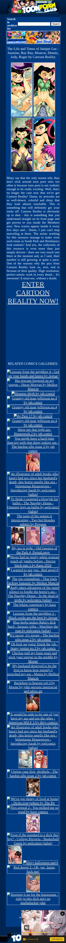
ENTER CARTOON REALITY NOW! (33, 292)
